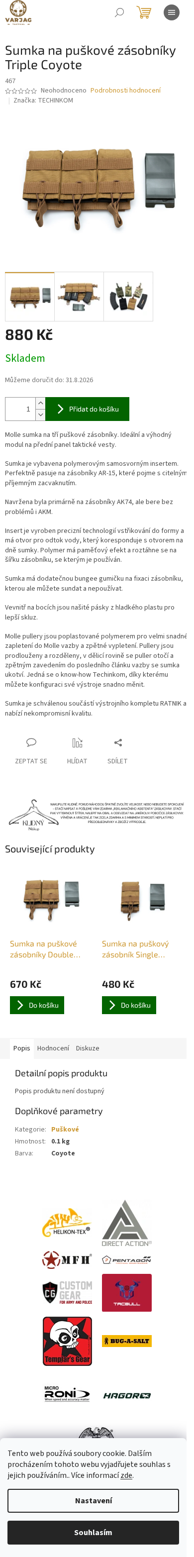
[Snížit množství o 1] (40, 414)
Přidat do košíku (94, 409)
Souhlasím (93, 1532)
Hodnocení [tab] (53, 1048)
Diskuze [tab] (87, 1048)
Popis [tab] (21, 1048)
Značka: (43, 100)
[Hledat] (119, 12)
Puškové (65, 1130)
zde (126, 1475)
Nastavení (93, 1500)
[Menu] (172, 12)
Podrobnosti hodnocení (126, 91)
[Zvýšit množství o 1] (40, 403)
